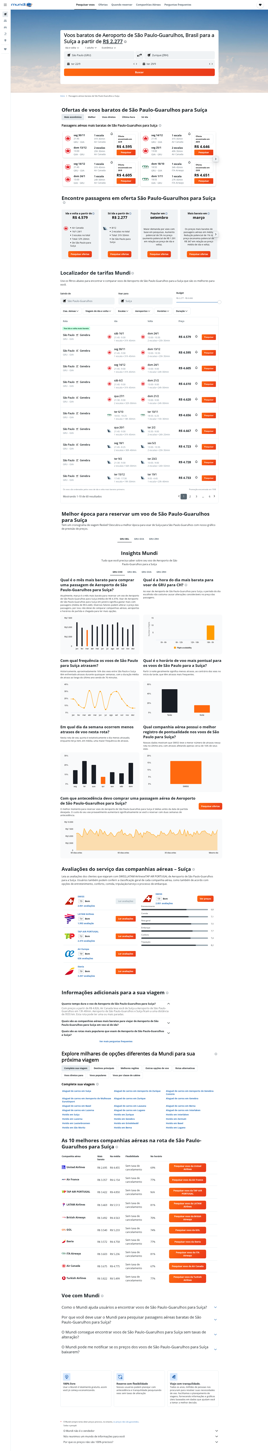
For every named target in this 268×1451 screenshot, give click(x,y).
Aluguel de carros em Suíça (76, 1090)
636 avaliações (85, 958)
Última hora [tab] (128, 117)
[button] (5, 4)
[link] (80, 254)
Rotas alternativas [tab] (185, 1068)
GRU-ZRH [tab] (154, 538)
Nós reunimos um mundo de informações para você (94, 1436)
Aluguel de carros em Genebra (182, 1098)
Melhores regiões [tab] (130, 1068)
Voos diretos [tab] (109, 117)
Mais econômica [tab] (72, 117)
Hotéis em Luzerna (72, 1118)
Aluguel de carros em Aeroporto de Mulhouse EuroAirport (86, 1100)
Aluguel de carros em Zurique (129, 1098)
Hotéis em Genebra (124, 1118)
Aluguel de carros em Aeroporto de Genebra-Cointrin (190, 1092)
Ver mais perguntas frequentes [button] (115, 1041)
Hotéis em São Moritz (73, 1127)
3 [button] (196, 496)
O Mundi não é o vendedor (79, 1431)
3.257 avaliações (86, 975)
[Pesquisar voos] (5, 14)
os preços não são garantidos (126, 1421)
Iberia (81, 966)
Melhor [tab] (92, 117)
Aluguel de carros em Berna (180, 1105)
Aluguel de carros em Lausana (130, 1105)
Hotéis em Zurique (124, 1114)
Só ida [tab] (144, 117)
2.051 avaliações (86, 905)
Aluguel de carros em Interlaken (183, 1110)
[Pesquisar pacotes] (5, 34)
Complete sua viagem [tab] (75, 1068)
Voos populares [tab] (98, 1075)
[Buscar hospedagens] (5, 21)
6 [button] (209, 496)
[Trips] (5, 49)
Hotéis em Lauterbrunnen (76, 1123)
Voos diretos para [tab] (73, 1075)
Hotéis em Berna (123, 1127)
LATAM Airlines (86, 914)
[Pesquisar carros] (5, 27)
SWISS (81, 896)
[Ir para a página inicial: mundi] (21, 5)
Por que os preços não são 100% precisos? (88, 1442)
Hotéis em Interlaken (177, 1114)
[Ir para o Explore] (5, 40)
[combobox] (72, 47)
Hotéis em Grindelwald (126, 1123)
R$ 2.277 (113, 41)
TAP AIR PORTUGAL (88, 931)
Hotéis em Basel (174, 1123)
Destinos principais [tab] (104, 1068)
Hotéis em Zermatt (176, 1118)
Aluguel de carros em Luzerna (78, 1110)
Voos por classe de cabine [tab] (126, 1075)
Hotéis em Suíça (70, 1114)
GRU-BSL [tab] (124, 538)
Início (62, 96)
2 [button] (190, 496)
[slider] (219, 302)
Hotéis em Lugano (175, 1127)
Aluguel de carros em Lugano (129, 1110)
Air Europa (83, 949)
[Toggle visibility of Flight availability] (183, 647)
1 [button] (183, 496)
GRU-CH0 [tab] (117, 571)
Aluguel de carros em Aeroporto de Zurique (137, 1090)
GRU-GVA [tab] (139, 538)
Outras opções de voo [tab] (157, 1068)
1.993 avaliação (86, 923)
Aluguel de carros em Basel (76, 1105)
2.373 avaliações (86, 940)
